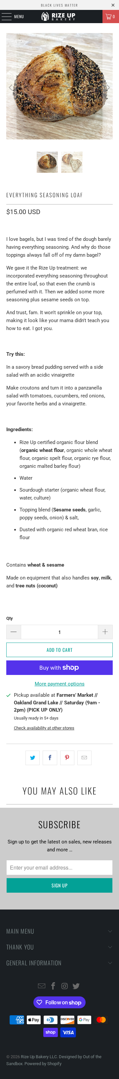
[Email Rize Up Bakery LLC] (42, 987)
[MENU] (3, 16)
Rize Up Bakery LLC (39, 1056)
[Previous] (11, 87)
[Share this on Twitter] (32, 758)
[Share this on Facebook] (50, 758)
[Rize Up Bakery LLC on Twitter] (76, 987)
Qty (9, 618)
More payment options (60, 684)
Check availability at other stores (44, 728)
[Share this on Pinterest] (67, 758)
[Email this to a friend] (84, 758)
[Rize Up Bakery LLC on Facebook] (54, 987)
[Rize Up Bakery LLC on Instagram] (65, 987)
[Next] (107, 87)
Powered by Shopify (42, 1063)
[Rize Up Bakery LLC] (59, 16)
